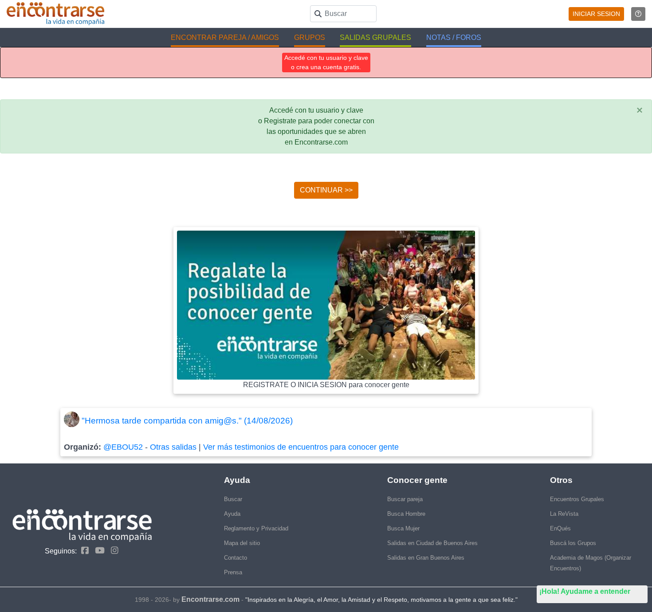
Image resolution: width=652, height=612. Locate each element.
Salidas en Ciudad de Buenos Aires (432, 543)
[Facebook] (83, 550)
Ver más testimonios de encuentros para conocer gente (301, 447)
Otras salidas (173, 447)
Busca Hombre (406, 513)
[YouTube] (97, 550)
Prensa (233, 572)
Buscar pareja (405, 499)
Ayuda (232, 513)
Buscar (233, 499)
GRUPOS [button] (309, 37)
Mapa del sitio (242, 543)
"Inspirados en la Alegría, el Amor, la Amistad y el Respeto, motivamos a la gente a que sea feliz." (381, 599)
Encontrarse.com (210, 599)
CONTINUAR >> (326, 190)
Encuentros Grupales (577, 499)
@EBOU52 (123, 447)
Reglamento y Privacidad (256, 528)
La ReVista (564, 513)
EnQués (560, 528)
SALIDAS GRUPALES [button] (375, 37)
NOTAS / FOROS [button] (453, 37)
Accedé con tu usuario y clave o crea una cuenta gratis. (326, 62)
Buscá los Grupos (573, 543)
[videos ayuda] (638, 14)
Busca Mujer (403, 528)
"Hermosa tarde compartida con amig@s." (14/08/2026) (187, 420)
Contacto (235, 557)
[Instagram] (112, 550)
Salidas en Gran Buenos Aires (425, 557)
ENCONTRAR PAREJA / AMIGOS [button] (225, 37)
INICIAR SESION (596, 13)
